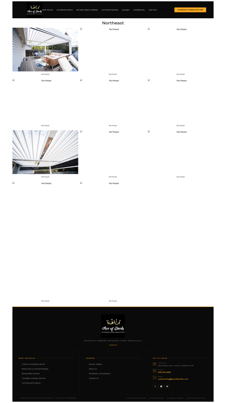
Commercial (139, 10)
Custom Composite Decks (33, 364)
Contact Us (94, 378)
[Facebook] (155, 386)
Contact (153, 10)
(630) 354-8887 (164, 10)
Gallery (126, 10)
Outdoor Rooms (110, 10)
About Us (93, 369)
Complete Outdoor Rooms (33, 378)
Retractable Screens (87, 10)
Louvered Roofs (65, 10)
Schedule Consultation (190, 10)
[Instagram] (161, 386)
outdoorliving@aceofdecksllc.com (173, 379)
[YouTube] (167, 386)
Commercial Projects (31, 383)
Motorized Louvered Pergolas (35, 369)
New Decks (47, 10)
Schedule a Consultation (100, 374)
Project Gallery (95, 364)
